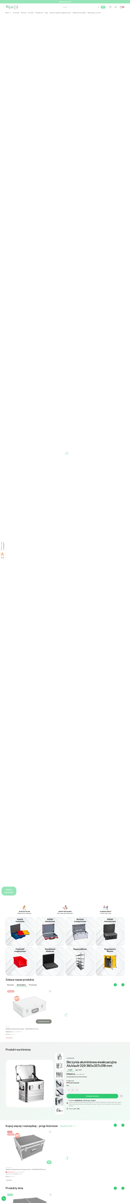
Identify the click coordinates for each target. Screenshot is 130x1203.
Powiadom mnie (43, 1021)
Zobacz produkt (49, 1162)
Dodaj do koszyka (92, 1096)
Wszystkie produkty (66, 1126)
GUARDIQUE (70, 1058)
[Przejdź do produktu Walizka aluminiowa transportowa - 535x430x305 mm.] (29, 1147)
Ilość (68, 1085)
